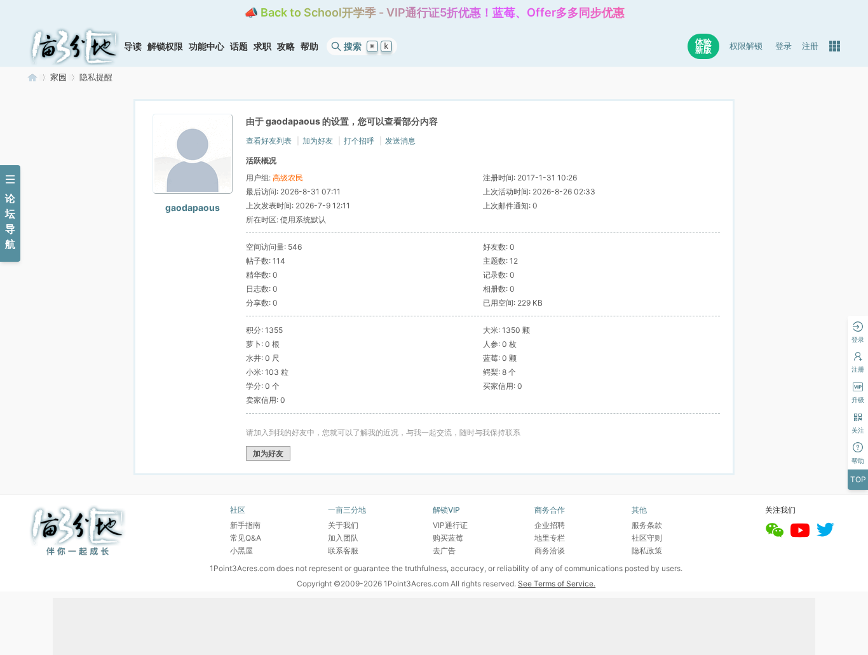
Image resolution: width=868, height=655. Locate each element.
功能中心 (206, 46)
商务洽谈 (549, 550)
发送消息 (400, 140)
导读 (133, 46)
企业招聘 (549, 525)
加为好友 (317, 140)
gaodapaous (192, 207)
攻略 (286, 46)
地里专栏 (549, 538)
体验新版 (703, 46)
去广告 (444, 550)
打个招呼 (359, 140)
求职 (262, 46)
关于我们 (343, 525)
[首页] (74, 46)
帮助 (309, 46)
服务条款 (647, 525)
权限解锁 (746, 46)
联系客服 (343, 550)
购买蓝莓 (448, 538)
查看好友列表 (269, 140)
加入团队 (343, 538)
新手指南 (245, 525)
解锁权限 (165, 46)
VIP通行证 (450, 525)
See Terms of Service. (556, 583)
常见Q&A (245, 538)
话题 (239, 46)
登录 (783, 46)
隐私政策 (647, 550)
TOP (858, 479)
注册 (810, 46)
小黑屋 (241, 550)
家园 (58, 77)
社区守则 (647, 538)
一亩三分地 (32, 77)
